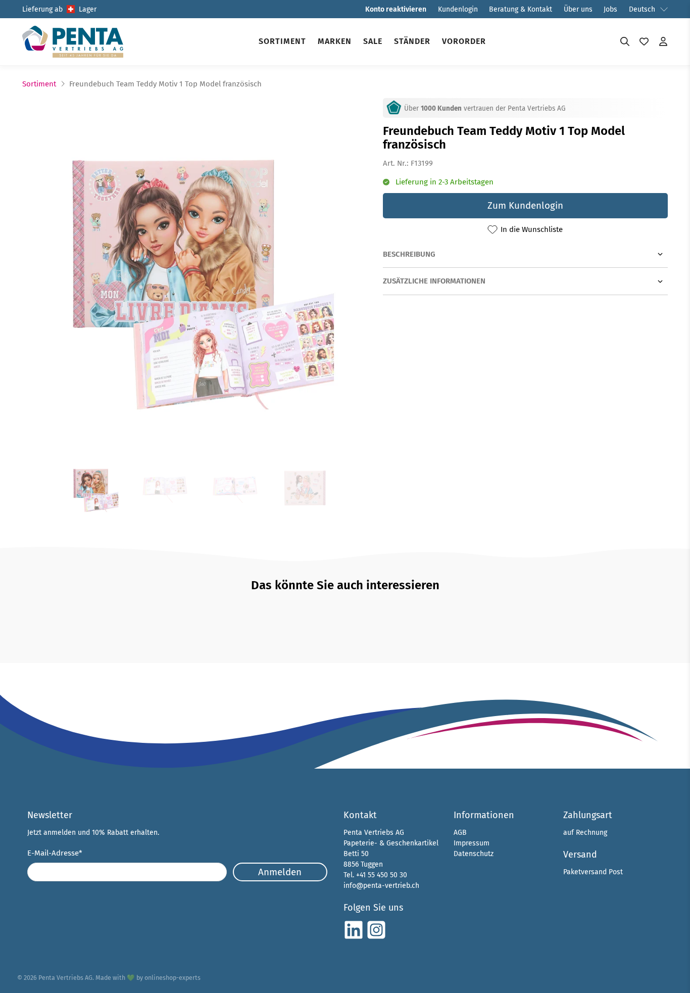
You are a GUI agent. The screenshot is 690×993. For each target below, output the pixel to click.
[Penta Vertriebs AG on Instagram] (376, 937)
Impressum (471, 843)
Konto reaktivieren (395, 9)
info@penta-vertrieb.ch (381, 885)
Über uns (578, 9)
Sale (372, 41)
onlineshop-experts (172, 977)
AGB (460, 832)
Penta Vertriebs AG (65, 977)
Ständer (412, 41)
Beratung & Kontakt (520, 9)
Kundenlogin (458, 9)
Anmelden (280, 872)
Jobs (610, 9)
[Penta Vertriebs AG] (72, 42)
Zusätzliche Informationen (434, 281)
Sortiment (282, 41)
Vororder (464, 41)
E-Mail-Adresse (54, 853)
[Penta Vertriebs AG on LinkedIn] (353, 937)
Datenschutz (474, 853)
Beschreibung (409, 254)
